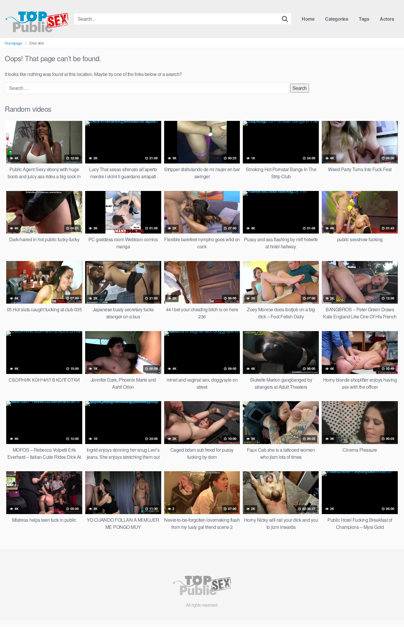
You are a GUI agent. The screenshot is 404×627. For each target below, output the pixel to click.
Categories (336, 18)
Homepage (13, 43)
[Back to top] (387, 608)
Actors (387, 18)
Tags (364, 18)
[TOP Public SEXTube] (37, 19)
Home (308, 18)
